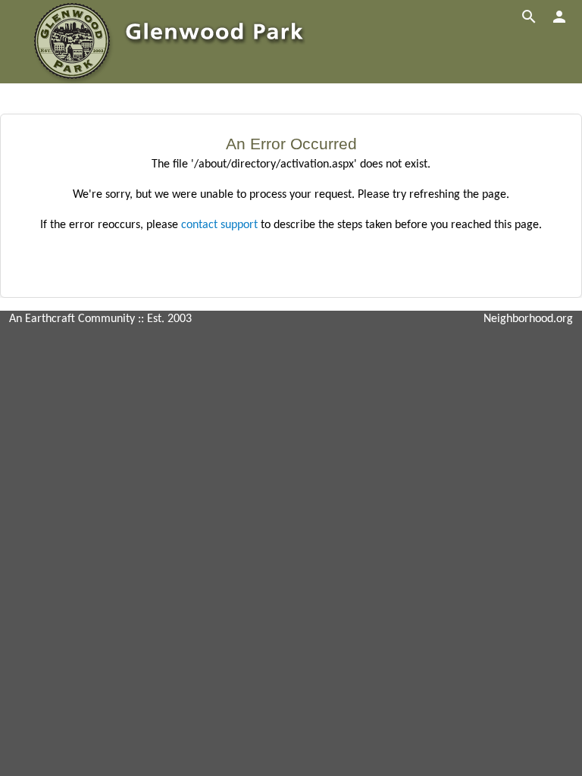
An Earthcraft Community (72, 319)
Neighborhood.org (528, 319)
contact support (219, 225)
